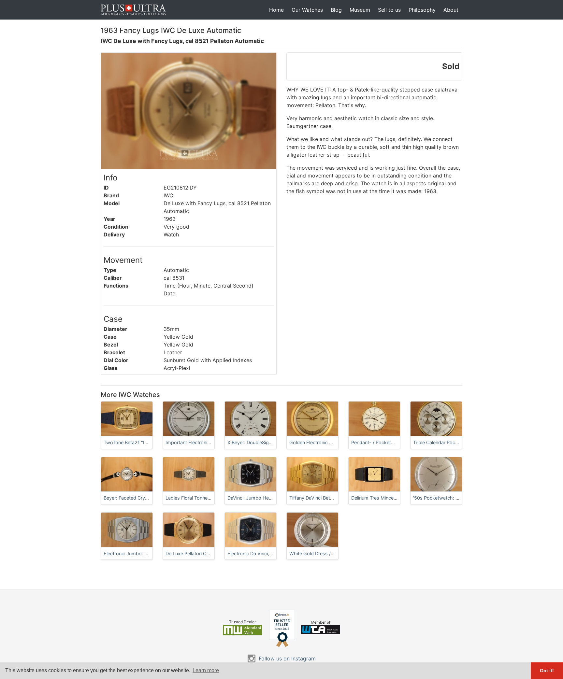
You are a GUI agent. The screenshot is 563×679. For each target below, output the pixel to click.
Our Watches (307, 10)
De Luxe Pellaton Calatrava (195, 553)
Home (276, 10)
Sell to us (389, 10)
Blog (336, 10)
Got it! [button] (547, 670)
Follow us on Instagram (287, 658)
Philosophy (422, 10)
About (450, 10)
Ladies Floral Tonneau (189, 498)
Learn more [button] (206, 670)
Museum (360, 10)
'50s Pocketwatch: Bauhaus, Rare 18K (454, 498)
